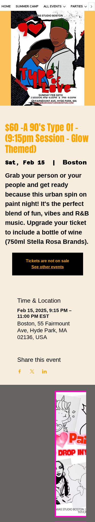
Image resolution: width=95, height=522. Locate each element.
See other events (47, 267)
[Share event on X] (32, 371)
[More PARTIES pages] (85, 6)
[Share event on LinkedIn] (44, 371)
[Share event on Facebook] (19, 371)
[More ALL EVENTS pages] (64, 6)
